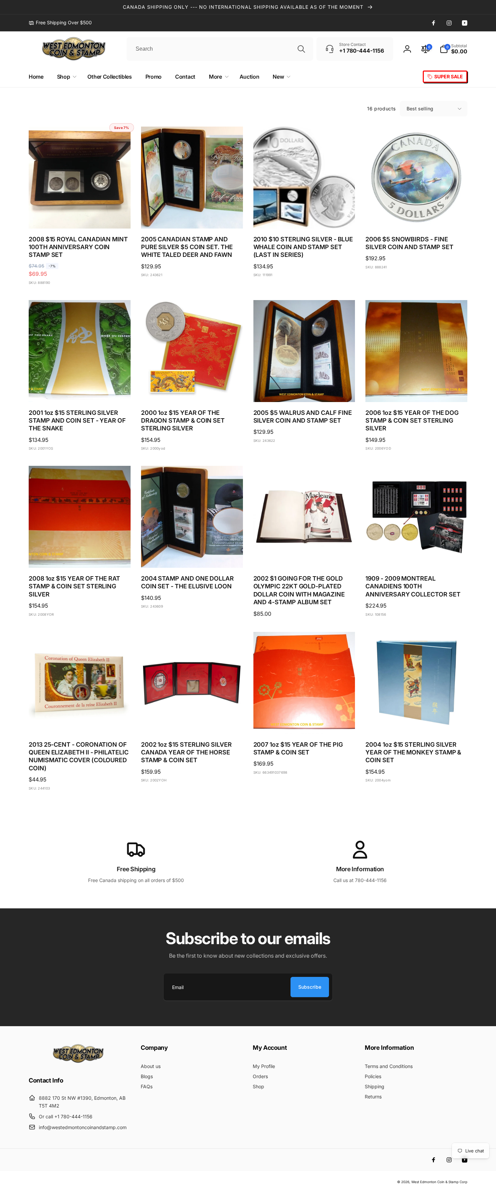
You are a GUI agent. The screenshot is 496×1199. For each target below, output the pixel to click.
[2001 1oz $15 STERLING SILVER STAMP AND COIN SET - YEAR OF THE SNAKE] (80, 389)
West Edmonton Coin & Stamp (435, 1182)
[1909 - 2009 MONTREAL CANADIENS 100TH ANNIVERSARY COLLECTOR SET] (416, 555)
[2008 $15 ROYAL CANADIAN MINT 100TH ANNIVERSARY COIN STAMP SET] (80, 216)
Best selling (420, 108)
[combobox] (220, 49)
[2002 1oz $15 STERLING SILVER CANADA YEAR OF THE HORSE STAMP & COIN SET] (192, 721)
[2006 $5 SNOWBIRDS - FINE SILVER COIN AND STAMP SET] (416, 216)
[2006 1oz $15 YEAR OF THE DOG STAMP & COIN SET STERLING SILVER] (416, 389)
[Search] (301, 49)
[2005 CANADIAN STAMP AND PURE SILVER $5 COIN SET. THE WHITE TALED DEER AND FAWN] (192, 216)
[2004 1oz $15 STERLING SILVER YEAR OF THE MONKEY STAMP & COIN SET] (416, 721)
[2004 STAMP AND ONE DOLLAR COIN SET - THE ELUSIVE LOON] (192, 555)
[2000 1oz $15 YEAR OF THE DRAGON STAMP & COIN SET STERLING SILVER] (192, 389)
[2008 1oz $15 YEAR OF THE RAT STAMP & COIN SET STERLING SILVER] (80, 555)
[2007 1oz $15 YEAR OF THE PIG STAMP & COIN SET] (304, 721)
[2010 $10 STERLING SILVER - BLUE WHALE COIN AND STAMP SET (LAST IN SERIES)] (304, 216)
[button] (453, 49)
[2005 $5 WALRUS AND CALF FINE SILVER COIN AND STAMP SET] (304, 389)
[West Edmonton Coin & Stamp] (80, 1061)
